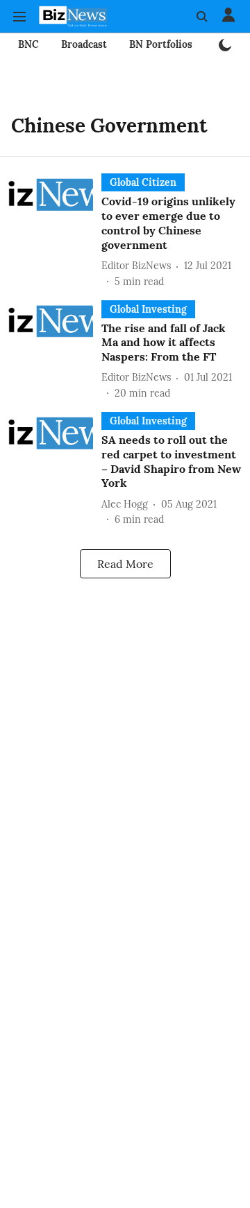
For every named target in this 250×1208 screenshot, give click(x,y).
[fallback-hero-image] (54, 230)
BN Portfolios (160, 44)
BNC (28, 44)
